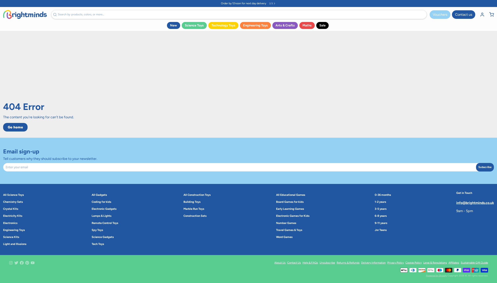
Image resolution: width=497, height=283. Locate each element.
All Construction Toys (197, 195)
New (173, 25)
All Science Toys (13, 195)
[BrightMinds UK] (25, 14)
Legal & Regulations (435, 262)
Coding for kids (101, 202)
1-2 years (380, 202)
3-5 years (381, 209)
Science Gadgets (103, 237)
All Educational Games (290, 195)
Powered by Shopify (436, 275)
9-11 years (381, 223)
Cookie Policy (413, 262)
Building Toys (192, 202)
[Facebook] (22, 263)
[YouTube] (33, 263)
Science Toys (194, 25)
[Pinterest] (27, 263)
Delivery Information (373, 262)
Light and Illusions (14, 244)
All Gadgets (99, 195)
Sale (322, 25)
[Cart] (490, 14)
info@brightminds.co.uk (475, 203)
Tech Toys (98, 244)
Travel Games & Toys (289, 230)
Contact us (463, 14)
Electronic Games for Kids (292, 216)
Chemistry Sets (13, 202)
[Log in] (481, 14)
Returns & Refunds (348, 262)
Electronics (10, 223)
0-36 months (383, 195)
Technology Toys (223, 25)
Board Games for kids (290, 202)
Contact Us (294, 262)
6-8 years (381, 216)
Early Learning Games (290, 209)
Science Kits (11, 237)
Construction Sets (195, 216)
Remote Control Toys (105, 223)
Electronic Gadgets (104, 209)
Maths (307, 25)
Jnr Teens (381, 230)
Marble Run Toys (193, 209)
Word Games (284, 237)
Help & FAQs (310, 262)
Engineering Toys (255, 25)
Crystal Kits (10, 209)
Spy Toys (97, 230)
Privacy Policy (395, 262)
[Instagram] (11, 263)
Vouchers (440, 14)
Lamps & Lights (101, 216)
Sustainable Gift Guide (474, 262)
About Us (280, 262)
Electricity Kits (12, 216)
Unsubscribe (327, 262)
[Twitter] (16, 263)
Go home (15, 127)
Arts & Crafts (285, 25)
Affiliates (453, 262)
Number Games (286, 223)
